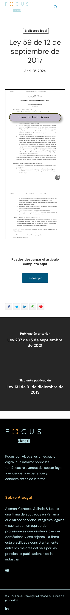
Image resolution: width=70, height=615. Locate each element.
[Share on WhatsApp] (32, 306)
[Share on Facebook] (8, 306)
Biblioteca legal (36, 31)
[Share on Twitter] (16, 306)
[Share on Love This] (40, 306)
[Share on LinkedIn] (24, 306)
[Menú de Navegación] (63, 7)
